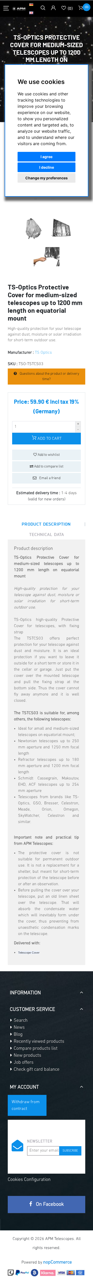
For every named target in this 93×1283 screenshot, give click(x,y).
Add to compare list (48, 467)
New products (27, 1055)
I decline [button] (46, 167)
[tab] (46, 991)
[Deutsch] (31, 4)
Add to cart (48, 439)
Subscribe (70, 1150)
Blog (17, 1034)
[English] (31, 13)
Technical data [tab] (46, 534)
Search (20, 1020)
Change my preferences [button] (46, 178)
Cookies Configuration (29, 1180)
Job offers (23, 1062)
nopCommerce (57, 1262)
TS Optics (43, 353)
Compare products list (35, 1048)
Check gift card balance (36, 1069)
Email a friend (49, 478)
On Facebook (49, 1204)
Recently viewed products (38, 1041)
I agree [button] (46, 156)
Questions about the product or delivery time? (49, 376)
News (19, 1027)
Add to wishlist (48, 455)
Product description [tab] (46, 524)
